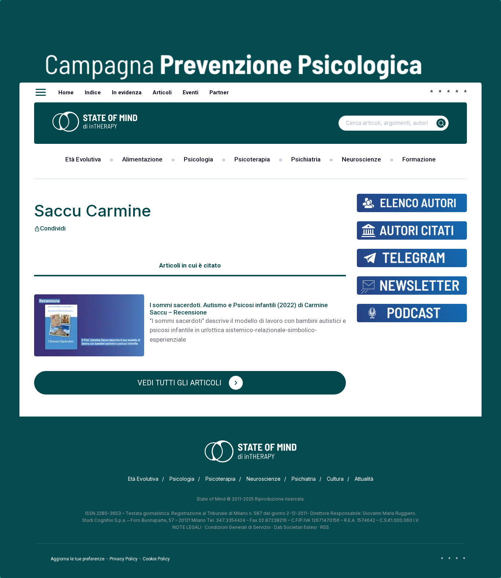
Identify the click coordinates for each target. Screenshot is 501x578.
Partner (219, 92)
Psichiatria (306, 159)
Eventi (190, 92)
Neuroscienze (361, 159)
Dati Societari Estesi (295, 527)
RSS (324, 527)
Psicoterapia (252, 159)
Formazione (419, 159)
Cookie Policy (156, 558)
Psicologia (198, 159)
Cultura (335, 479)
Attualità (364, 479)
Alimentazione (142, 159)
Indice (93, 92)
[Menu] (40, 92)
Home (66, 92)
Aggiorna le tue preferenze (78, 558)
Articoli (162, 92)
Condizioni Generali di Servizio (238, 527)
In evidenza (127, 92)
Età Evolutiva (83, 159)
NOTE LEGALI (186, 527)
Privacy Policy (124, 558)
